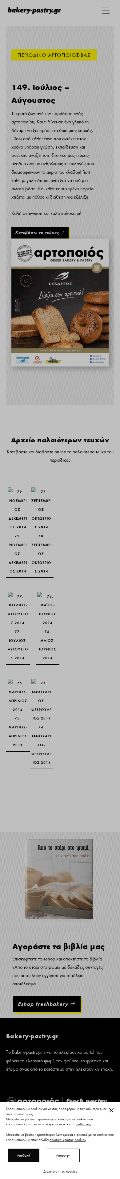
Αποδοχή (23, 1155)
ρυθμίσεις (83, 1124)
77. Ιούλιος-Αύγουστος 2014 (18, 607)
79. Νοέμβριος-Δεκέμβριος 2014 (18, 503)
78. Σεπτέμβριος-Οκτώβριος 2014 (42, 507)
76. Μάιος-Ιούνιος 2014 (47, 603)
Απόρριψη (63, 1155)
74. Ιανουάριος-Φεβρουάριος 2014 (41, 698)
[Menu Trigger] (105, 10)
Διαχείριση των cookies (60, 1171)
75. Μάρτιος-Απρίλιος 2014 (18, 694)
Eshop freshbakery (43, 1003)
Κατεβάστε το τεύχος (37, 232)
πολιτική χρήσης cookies (68, 1140)
